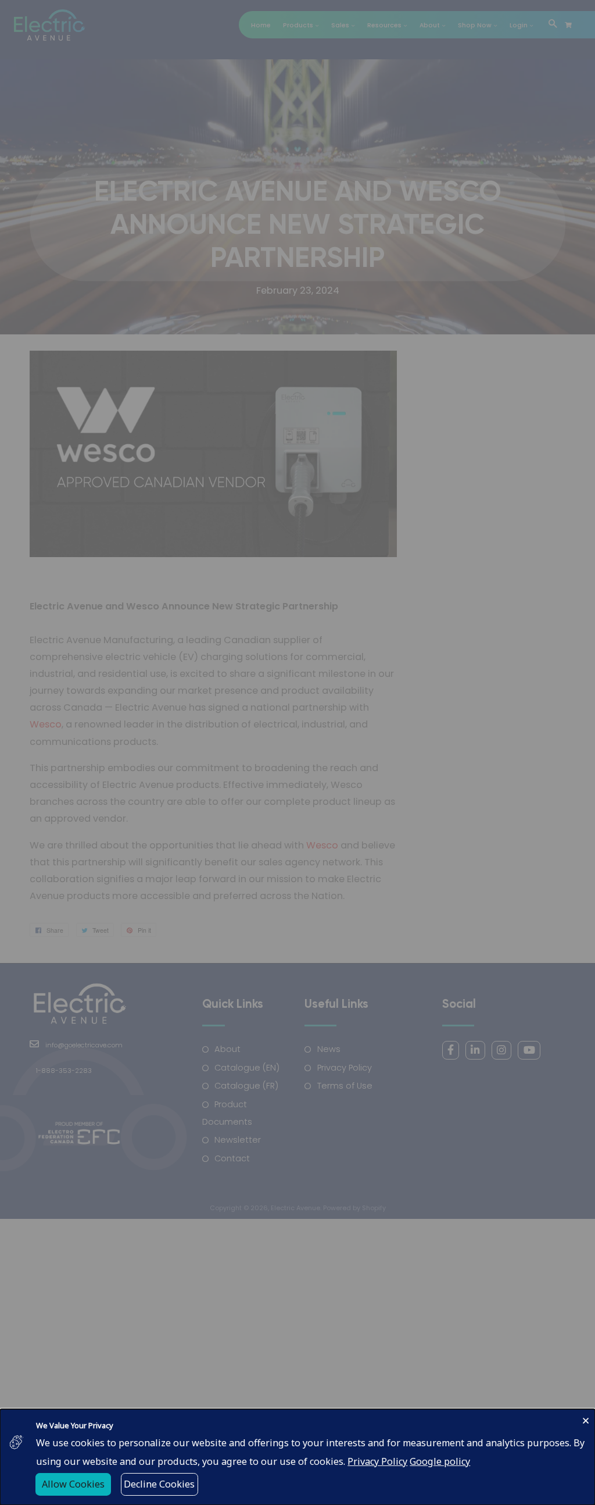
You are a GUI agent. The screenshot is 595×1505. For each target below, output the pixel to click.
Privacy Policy (377, 1461)
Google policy (440, 1461)
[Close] (585, 1419)
